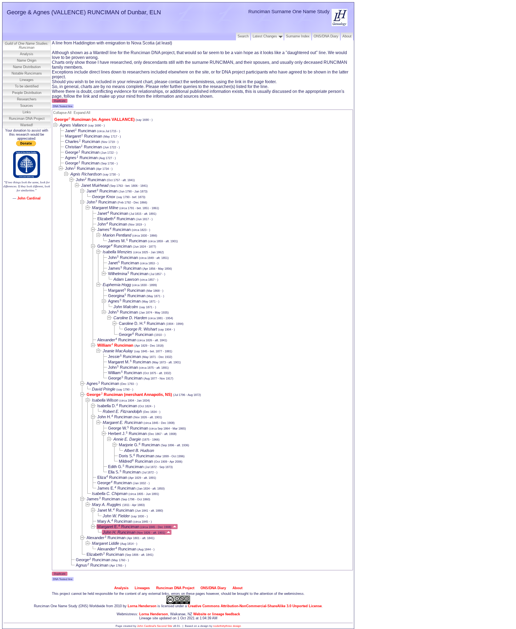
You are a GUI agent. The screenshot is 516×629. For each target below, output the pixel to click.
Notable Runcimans (27, 73)
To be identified (26, 86)
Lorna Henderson (142, 606)
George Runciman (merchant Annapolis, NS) (129, 394)
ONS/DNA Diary (326, 36)
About (347, 36)
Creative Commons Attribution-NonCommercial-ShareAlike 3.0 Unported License (255, 606)
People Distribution (26, 93)
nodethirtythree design (227, 625)
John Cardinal (29, 198)
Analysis (26, 54)
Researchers (27, 99)
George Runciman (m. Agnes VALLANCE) (94, 119)
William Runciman (115, 345)
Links (27, 112)
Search (243, 36)
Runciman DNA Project (27, 119)
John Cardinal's (146, 625)
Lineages (27, 80)
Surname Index (298, 36)
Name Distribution (27, 67)
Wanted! (26, 125)
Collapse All (62, 113)
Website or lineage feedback (216, 614)
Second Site (164, 625)
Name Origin (26, 60)
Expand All (82, 113)
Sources (26, 106)
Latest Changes (265, 36)
